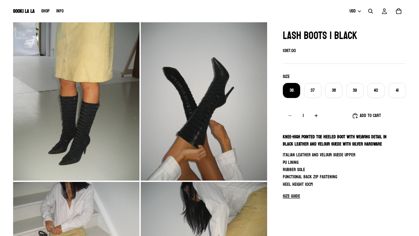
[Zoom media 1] (76, 101)
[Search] (370, 11)
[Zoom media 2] (204, 101)
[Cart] (399, 11)
